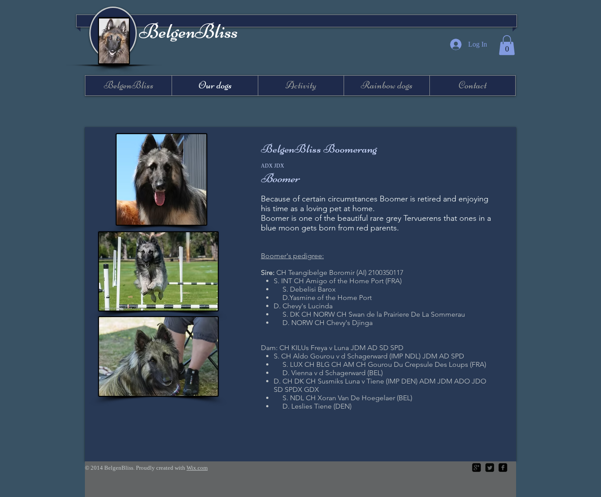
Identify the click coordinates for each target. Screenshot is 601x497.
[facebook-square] (502, 467)
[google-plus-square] (476, 467)
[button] (506, 45)
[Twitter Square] (489, 467)
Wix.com (197, 467)
